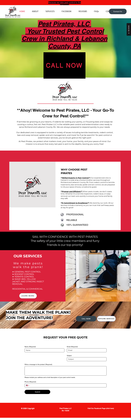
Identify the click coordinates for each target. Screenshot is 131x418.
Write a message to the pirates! (38, 364)
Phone (30, 382)
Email (72, 346)
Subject (69, 355)
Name (30, 346)
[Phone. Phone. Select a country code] (28, 385)
